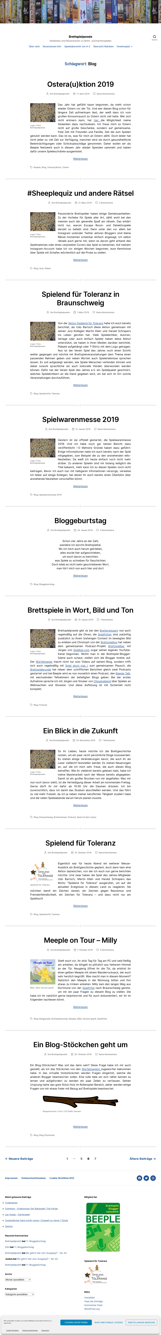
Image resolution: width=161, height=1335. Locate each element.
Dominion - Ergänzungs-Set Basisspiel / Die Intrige (31, 1208)
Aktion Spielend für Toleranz (85, 323)
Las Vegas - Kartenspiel (17, 1214)
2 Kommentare (106, 202)
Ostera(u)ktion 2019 (80, 84)
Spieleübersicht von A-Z (77, 46)
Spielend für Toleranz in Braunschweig (80, 298)
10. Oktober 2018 (83, 852)
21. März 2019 (85, 202)
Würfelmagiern (91, 1069)
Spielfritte (88, 987)
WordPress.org (92, 1309)
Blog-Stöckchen (47, 1135)
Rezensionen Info (52, 46)
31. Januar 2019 (82, 429)
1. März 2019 (83, 312)
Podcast (43, 705)
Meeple (72, 1018)
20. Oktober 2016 (83, 1054)
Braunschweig (46, 817)
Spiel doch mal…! (76, 665)
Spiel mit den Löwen (86, 817)
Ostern (65, 167)
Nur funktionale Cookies (109, 1322)
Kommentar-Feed (93, 1305)
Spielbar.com (81, 650)
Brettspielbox (109, 642)
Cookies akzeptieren (76, 1322)
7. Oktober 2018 (85, 950)
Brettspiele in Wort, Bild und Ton (80, 610)
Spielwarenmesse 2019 (80, 419)
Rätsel (48, 268)
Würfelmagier (44, 661)
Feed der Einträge (93, 1301)
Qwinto (9, 1226)
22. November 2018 (85, 740)
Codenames (11, 1202)
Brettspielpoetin (61, 94)
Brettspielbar (116, 646)
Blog (44, 167)
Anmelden (89, 1297)
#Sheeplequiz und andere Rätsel (80, 193)
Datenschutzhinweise (30, 1330)
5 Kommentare (107, 950)
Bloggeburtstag (80, 520)
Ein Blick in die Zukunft (80, 731)
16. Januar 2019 (85, 619)
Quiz (41, 268)
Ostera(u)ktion (54, 167)
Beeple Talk (123, 673)
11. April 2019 (83, 94)
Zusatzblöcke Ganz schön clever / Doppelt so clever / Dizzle (36, 1220)
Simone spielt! (89, 1018)
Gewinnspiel (123, 46)
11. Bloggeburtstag (36, 1241)
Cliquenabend (102, 681)
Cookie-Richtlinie (12, 1330)
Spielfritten (105, 634)
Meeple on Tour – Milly (80, 940)
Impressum (45, 1330)
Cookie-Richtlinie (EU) (61, 1178)
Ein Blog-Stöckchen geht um (80, 1044)
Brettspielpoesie (80, 36)
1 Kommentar (106, 619)
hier (97, 120)
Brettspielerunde (40, 669)
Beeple (37, 167)
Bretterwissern (109, 630)
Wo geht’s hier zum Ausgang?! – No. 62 (46, 1253)
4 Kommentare (107, 530)
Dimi (7, 1247)
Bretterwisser (60, 817)
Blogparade (44, 1018)
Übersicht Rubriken (103, 46)
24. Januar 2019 (85, 530)
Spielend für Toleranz (49, 393)
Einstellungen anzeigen (141, 1322)
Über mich (34, 46)
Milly (79, 1018)
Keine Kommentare (106, 94)
